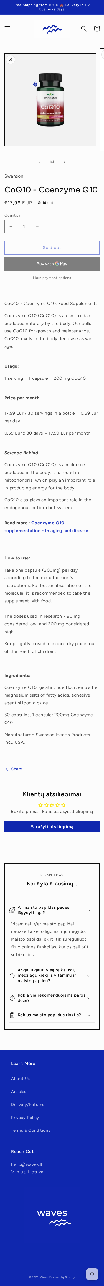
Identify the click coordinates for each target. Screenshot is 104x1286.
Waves (44, 1277)
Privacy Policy (25, 1117)
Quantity (12, 215)
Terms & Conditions (30, 1130)
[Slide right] (65, 162)
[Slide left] (39, 162)
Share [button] (16, 768)
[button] (7, 28)
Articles (18, 1091)
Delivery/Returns (27, 1104)
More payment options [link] (52, 278)
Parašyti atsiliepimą (52, 826)
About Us (20, 1078)
